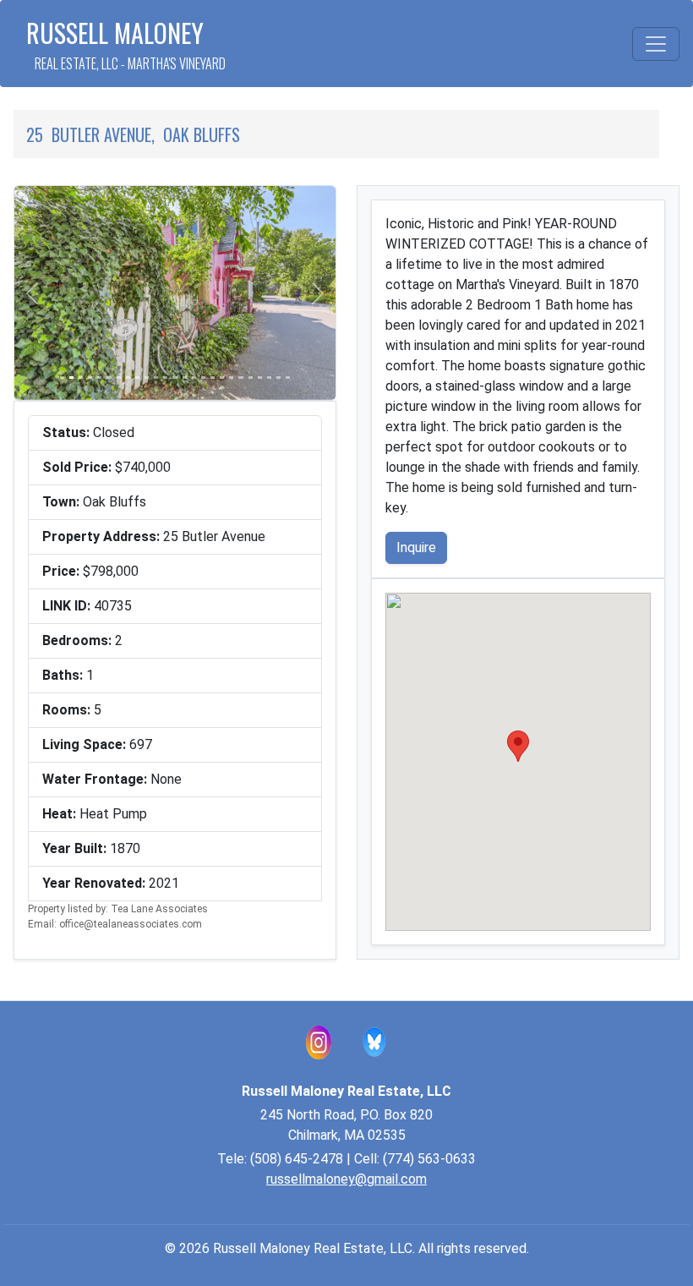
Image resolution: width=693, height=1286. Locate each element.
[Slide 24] (278, 377)
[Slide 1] (62, 377)
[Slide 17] (212, 377)
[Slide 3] (81, 377)
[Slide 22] (260, 377)
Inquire (416, 547)
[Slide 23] (269, 377)
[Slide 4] (90, 377)
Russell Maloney (126, 44)
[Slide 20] (240, 377)
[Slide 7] (119, 377)
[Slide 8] (128, 377)
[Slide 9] (137, 377)
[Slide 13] (174, 377)
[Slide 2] (71, 377)
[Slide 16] (203, 377)
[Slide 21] (250, 377)
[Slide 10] (147, 377)
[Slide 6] (108, 377)
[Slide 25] (288, 377)
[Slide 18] (222, 377)
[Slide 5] (99, 377)
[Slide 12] (165, 377)
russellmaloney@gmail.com (346, 1179)
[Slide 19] (231, 377)
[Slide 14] (185, 377)
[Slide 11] (156, 377)
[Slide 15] (194, 377)
